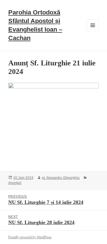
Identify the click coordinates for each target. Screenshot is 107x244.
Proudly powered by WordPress (30, 237)
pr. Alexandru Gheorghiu (61, 178)
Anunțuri (14, 183)
